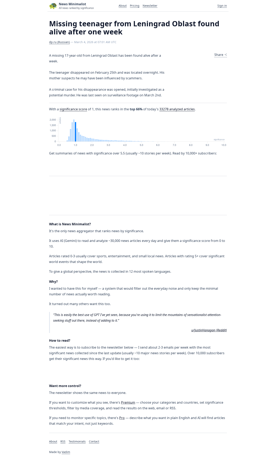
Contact (94, 441)
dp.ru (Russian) (59, 42)
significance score (73, 109)
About (123, 5)
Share (218, 54)
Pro (122, 418)
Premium (128, 402)
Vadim (66, 452)
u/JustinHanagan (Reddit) (209, 330)
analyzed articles (177, 109)
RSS (62, 441)
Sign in (222, 5)
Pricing (134, 5)
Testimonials (77, 441)
